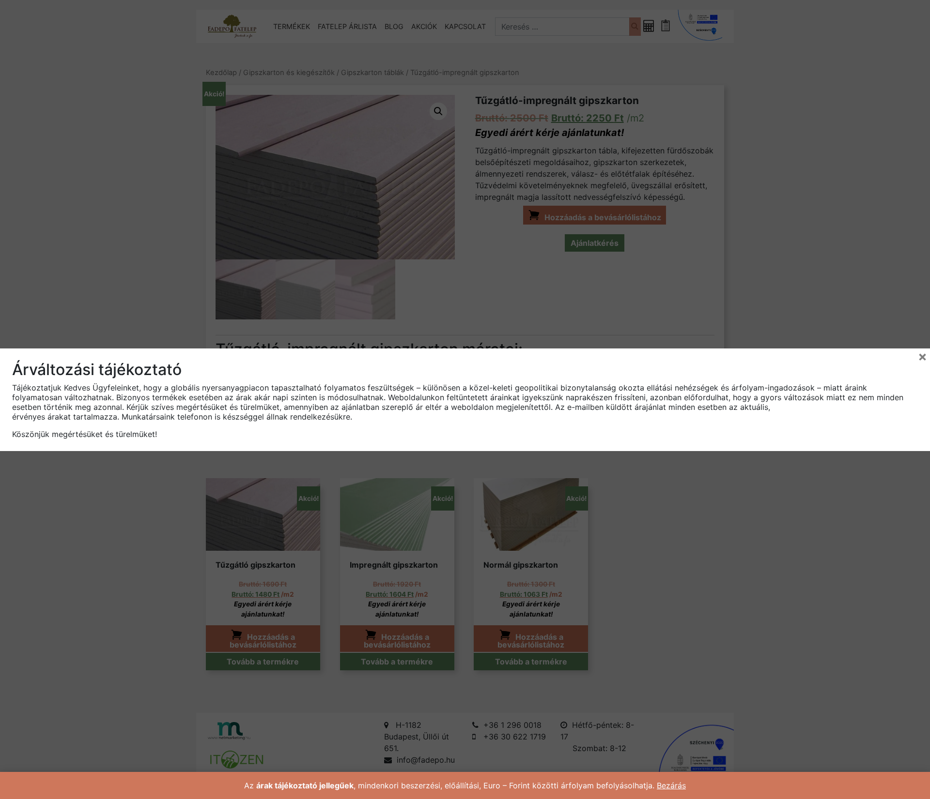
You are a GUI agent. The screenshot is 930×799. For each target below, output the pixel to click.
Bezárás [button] (671, 785)
